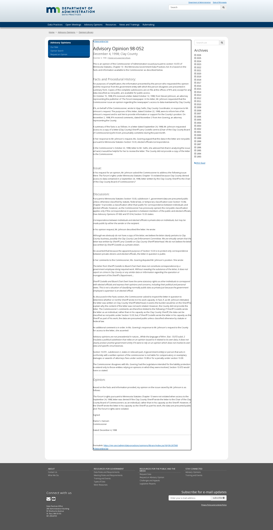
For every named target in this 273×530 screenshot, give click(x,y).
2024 (199, 61)
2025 (199, 58)
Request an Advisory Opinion (152, 477)
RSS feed (200, 163)
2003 (199, 126)
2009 (199, 107)
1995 (199, 150)
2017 (199, 83)
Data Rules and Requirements (106, 472)
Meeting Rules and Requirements (108, 475)
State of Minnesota (220, 2)
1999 (199, 138)
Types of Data (99, 481)
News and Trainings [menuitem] (129, 24)
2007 (199, 113)
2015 (199, 89)
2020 (199, 73)
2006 (199, 117)
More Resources (100, 484)
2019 (199, 76)
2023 (199, 64)
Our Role (54, 47)
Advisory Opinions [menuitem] (93, 24)
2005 (199, 120)
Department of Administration (199, 2)
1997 (199, 144)
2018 (199, 80)
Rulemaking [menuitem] (148, 24)
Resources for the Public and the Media (157, 469)
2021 (199, 70)
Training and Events (102, 478)
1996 (199, 147)
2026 (199, 55)
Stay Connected (193, 468)
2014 (199, 92)
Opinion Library (86, 32)
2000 (199, 135)
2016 (199, 86)
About (51, 468)
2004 (199, 123)
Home (52, 32)
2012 (199, 98)
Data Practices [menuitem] (55, 24)
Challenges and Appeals (150, 480)
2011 (199, 101)
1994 (199, 154)
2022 (199, 67)
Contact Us (52, 472)
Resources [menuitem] (111, 24)
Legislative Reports (148, 483)
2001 (199, 132)
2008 (199, 110)
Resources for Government (109, 468)
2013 (199, 95)
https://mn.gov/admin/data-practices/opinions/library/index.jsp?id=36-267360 (141, 445)
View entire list (101, 41)
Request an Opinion (58, 54)
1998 (199, 141)
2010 (199, 104)
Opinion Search (57, 50)
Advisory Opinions (66, 32)
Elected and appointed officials (119, 58)
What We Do (53, 475)
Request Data (145, 474)
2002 (199, 129)
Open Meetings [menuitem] (73, 24)
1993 (199, 157)
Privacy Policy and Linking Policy (214, 505)
